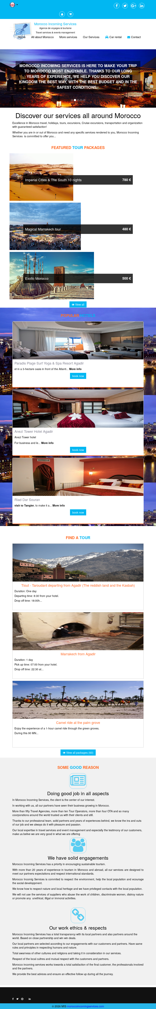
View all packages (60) (79, 752)
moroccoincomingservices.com (85, 1006)
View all (79, 304)
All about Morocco (42, 37)
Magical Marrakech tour (43, 229)
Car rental (115, 37)
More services (68, 37)
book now (78, 376)
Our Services (91, 37)
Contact (136, 37)
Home (21, 37)
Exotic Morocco (37, 278)
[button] (11, 78)
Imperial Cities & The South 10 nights (53, 179)
